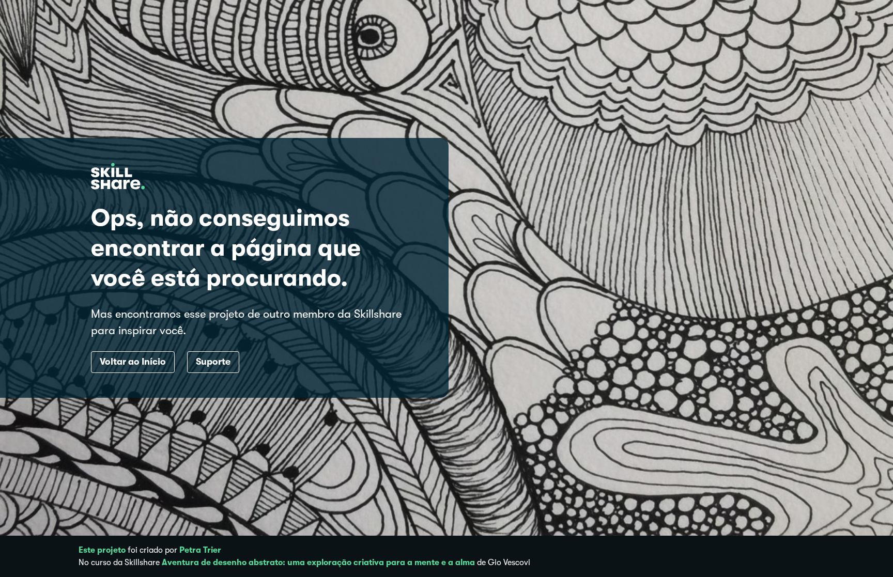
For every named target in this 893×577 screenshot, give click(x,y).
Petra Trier (200, 550)
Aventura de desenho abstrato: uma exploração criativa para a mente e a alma (318, 562)
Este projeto (102, 550)
